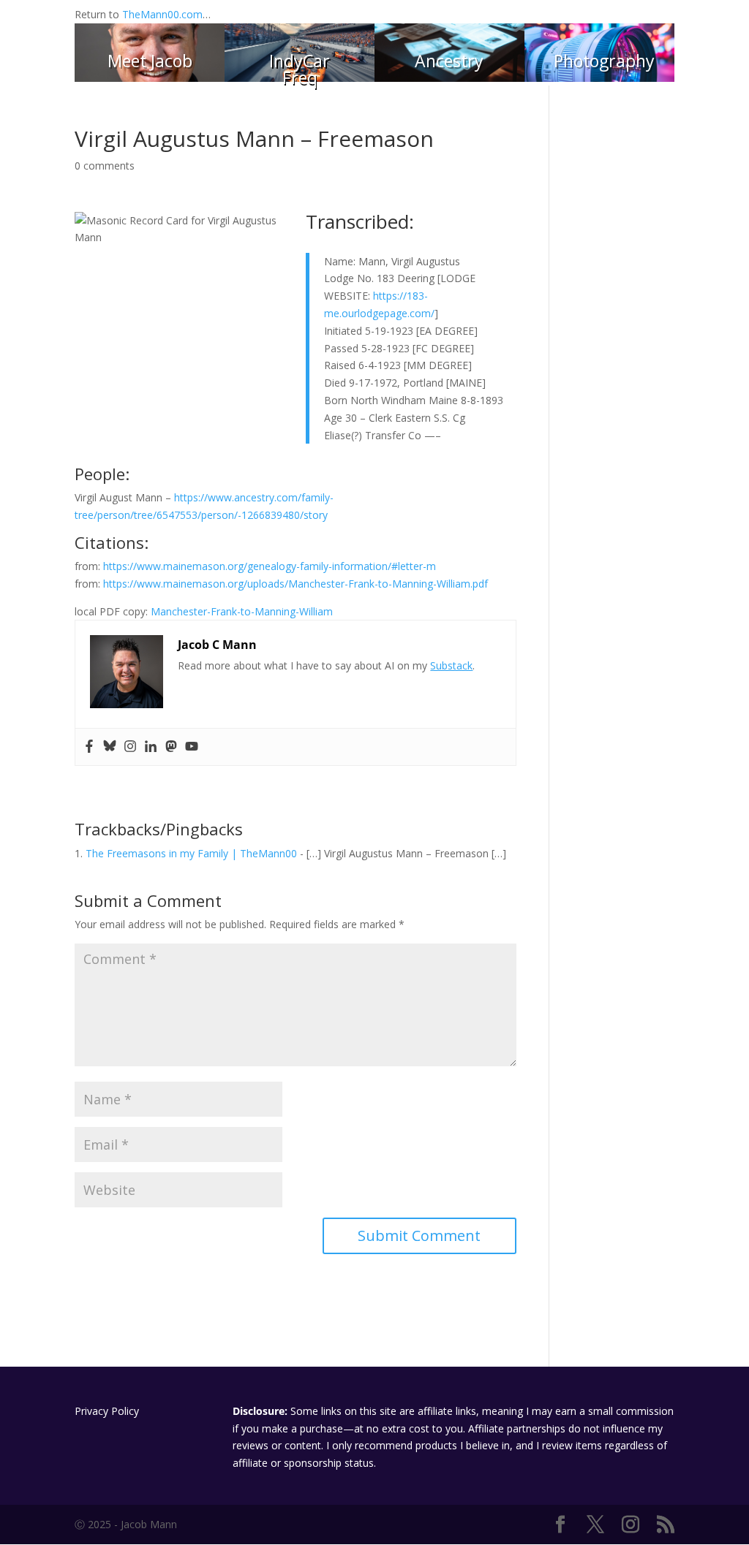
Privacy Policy (107, 1411)
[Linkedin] (150, 747)
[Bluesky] (109, 747)
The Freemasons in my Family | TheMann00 (191, 853)
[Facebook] (89, 747)
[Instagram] (130, 747)
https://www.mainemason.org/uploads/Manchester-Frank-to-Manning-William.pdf (295, 584)
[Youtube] (191, 747)
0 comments (105, 165)
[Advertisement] (622, 347)
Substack (451, 665)
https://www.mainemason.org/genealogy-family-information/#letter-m (269, 566)
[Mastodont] (171, 747)
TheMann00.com (162, 14)
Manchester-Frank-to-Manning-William (242, 611)
